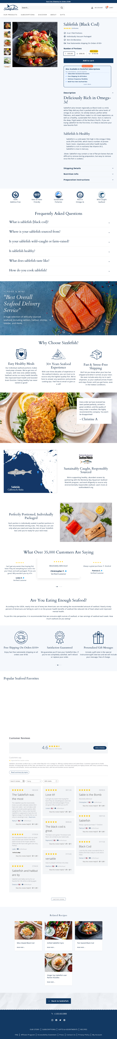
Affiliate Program (28, 1035)
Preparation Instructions (77, 179)
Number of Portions (73, 48)
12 (93, 53)
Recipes (83, 1029)
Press (61, 1035)
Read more (32, 817)
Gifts (62, 15)
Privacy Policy (84, 1035)
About (53, 15)
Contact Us (71, 1035)
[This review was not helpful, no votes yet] (36, 824)
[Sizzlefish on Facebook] (56, 1020)
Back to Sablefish (60, 1001)
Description (70, 92)
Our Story (35, 1029)
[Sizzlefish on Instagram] (52, 1020)
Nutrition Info (71, 174)
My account (97, 1035)
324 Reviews (75, 28)
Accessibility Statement (47, 1035)
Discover (42, 15)
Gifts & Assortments (68, 1029)
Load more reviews (58, 899)
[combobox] (42, 8)
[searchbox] (15, 781)
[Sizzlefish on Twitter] (60, 1020)
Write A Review (100, 748)
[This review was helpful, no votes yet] (32, 824)
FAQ (16, 1035)
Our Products (10, 15)
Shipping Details (72, 168)
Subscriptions (28, 15)
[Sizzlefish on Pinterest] (64, 1020)
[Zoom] (34, 44)
